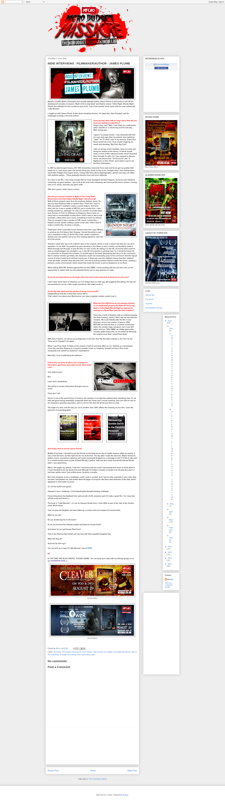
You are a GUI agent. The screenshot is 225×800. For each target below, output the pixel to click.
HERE (89, 548)
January (171, 539)
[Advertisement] (92, 746)
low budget (108, 652)
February (171, 529)
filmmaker (57, 652)
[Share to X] (79, 648)
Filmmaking (66, 652)
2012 (170, 558)
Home (93, 770)
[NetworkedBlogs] (161, 64)
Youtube (148, 303)
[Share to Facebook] (81, 648)
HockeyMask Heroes (153, 308)
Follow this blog (161, 68)
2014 (170, 547)
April (171, 512)
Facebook (149, 299)
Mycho (170, 579)
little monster (98, 652)
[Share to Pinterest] (84, 648)
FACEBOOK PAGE (58, 561)
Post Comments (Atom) (98, 779)
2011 (170, 564)
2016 (170, 321)
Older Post (132, 770)
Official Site (150, 295)
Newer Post (53, 770)
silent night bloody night (86, 655)
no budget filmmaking (68, 655)
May (171, 504)
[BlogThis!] (77, 648)
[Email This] (74, 648)
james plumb (76, 652)
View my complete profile (168, 585)
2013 (170, 552)
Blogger (125, 795)
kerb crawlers (87, 652)
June (171, 328)
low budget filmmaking (121, 652)
